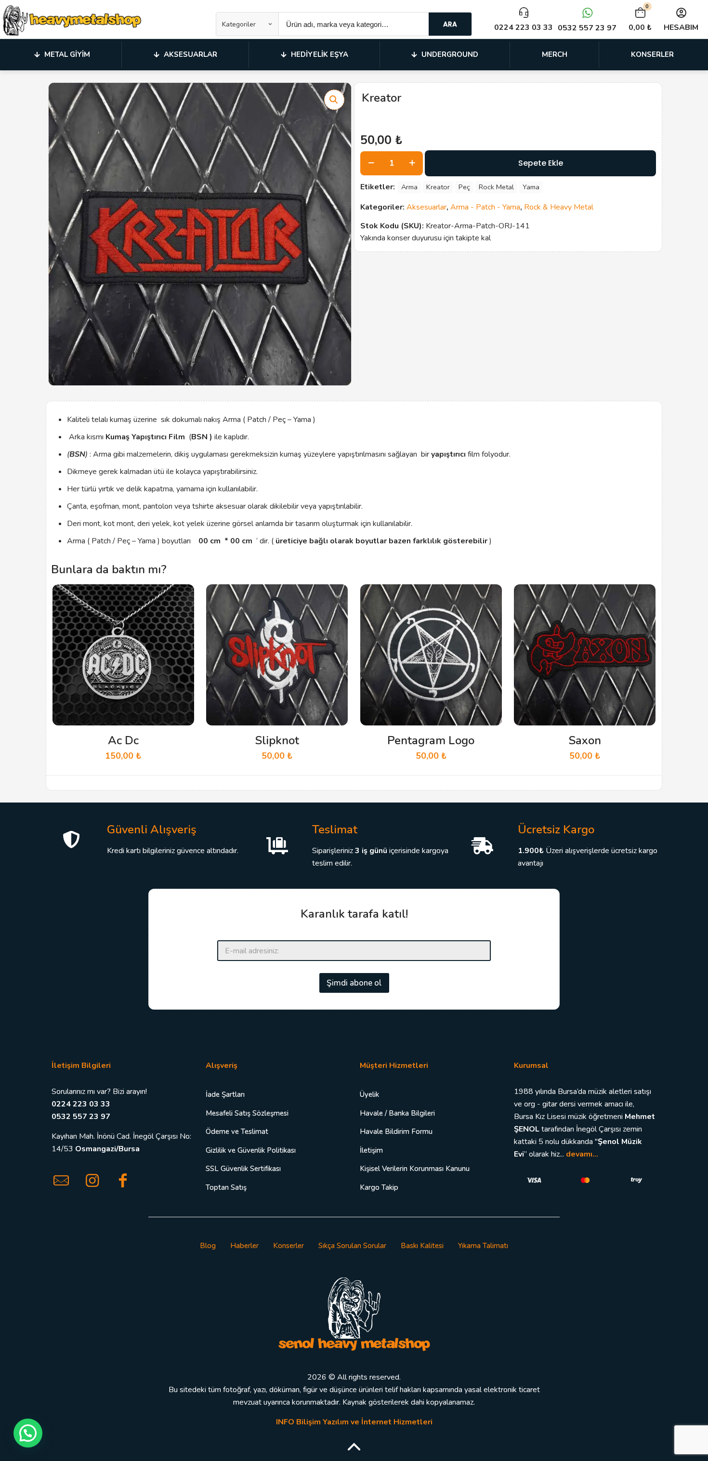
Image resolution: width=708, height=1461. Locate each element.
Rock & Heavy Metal (558, 207)
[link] (354, 1313)
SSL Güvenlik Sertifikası (243, 1168)
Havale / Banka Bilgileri (397, 1113)
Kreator (438, 187)
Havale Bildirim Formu (396, 1131)
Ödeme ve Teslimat (237, 1131)
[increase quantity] (412, 163)
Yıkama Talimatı (483, 1245)
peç (464, 187)
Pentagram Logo (430, 740)
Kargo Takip (379, 1187)
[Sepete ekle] (180, 597)
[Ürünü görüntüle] (180, 618)
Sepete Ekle (540, 163)
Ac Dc (123, 740)
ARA (450, 24)
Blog (208, 1245)
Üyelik (369, 1094)
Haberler (244, 1245)
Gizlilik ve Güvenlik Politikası (251, 1150)
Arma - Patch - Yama (485, 207)
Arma (409, 187)
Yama (531, 187)
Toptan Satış (226, 1187)
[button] (334, 100)
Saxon (585, 740)
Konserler (288, 1245)
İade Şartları (225, 1094)
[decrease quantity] (371, 163)
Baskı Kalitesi (422, 1245)
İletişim (371, 1150)
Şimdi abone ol (354, 982)
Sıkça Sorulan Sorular (352, 1245)
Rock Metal (496, 187)
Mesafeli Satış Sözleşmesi (247, 1113)
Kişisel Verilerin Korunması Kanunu (415, 1168)
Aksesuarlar (426, 207)
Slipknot (277, 740)
